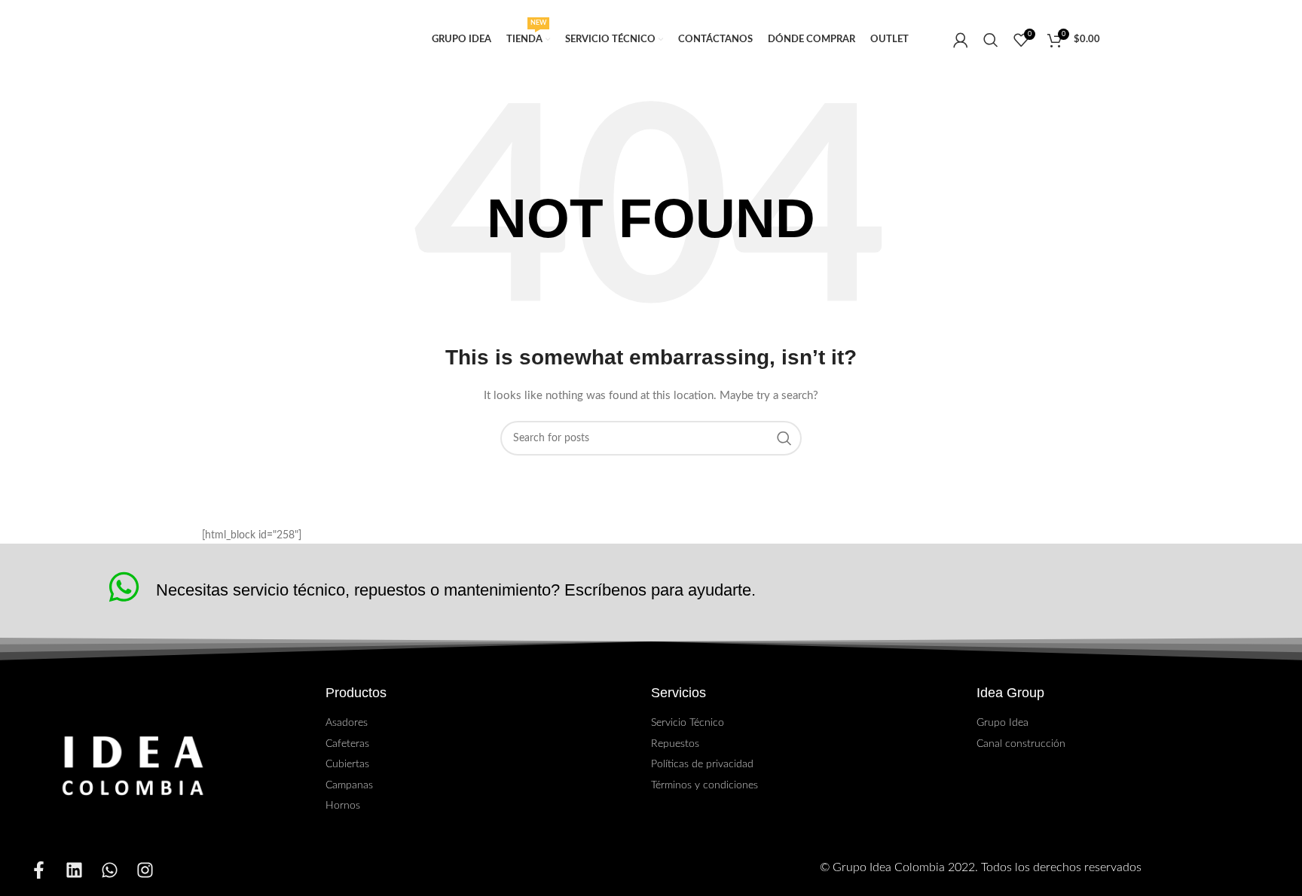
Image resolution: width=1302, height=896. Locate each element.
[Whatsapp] (109, 870)
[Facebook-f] (38, 870)
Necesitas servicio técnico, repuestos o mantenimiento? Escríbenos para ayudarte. (456, 590)
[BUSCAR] (784, 438)
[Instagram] (145, 870)
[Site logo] (294, 39)
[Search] (991, 40)
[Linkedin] (74, 870)
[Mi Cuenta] (961, 40)
